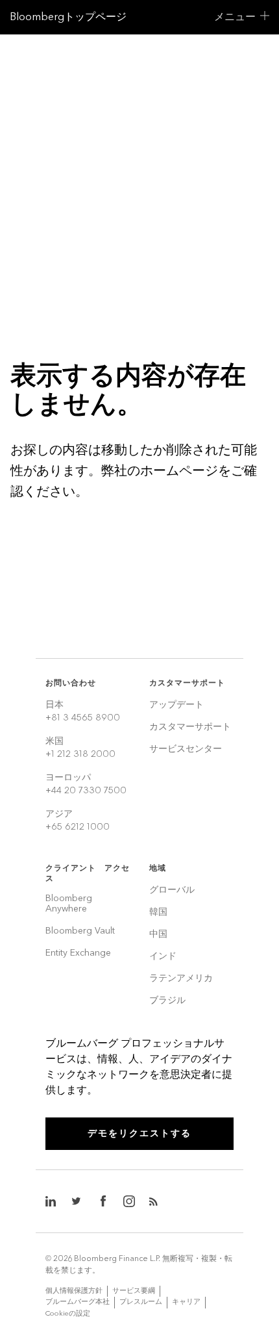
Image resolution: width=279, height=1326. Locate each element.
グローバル (172, 890)
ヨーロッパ (86, 784)
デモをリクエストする (139, 1133)
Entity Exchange (78, 953)
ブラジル (167, 1000)
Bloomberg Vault (80, 931)
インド (162, 956)
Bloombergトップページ (68, 16)
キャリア (186, 1302)
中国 (158, 934)
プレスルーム (140, 1302)
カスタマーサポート (190, 727)
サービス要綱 (133, 1290)
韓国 (158, 912)
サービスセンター (185, 749)
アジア (77, 820)
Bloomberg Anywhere (68, 904)
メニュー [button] (235, 16)
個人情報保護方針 (74, 1290)
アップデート (176, 705)
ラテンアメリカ (181, 978)
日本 (82, 711)
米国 (80, 747)
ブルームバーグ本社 (77, 1302)
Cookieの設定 (67, 1313)
